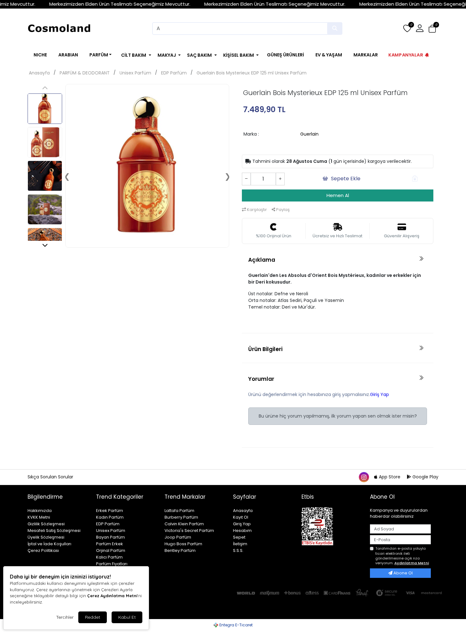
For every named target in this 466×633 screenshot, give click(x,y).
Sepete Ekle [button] (345, 178)
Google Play (424, 477)
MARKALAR (365, 55)
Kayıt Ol (240, 517)
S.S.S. (238, 550)
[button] (432, 28)
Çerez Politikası (43, 550)
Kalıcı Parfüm (109, 557)
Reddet (92, 617)
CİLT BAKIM (133, 55)
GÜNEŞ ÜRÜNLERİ (285, 55)
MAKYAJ (167, 55)
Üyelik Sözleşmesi (46, 537)
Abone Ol (402, 573)
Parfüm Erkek (109, 544)
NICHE (40, 55)
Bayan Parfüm (110, 537)
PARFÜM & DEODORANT (85, 73)
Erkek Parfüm (109, 511)
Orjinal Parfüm (110, 550)
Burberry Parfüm (181, 517)
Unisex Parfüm (135, 73)
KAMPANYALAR (405, 54)
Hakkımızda (40, 511)
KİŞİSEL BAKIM (238, 55)
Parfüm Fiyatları (111, 564)
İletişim (240, 544)
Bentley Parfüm (180, 550)
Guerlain (309, 134)
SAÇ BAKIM (199, 55)
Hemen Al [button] (338, 195)
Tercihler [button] (65, 617)
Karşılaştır (256, 210)
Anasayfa (39, 73)
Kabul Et (127, 617)
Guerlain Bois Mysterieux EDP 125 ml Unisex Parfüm (252, 73)
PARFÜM (98, 55)
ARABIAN (68, 55)
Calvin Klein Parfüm (184, 524)
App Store (390, 477)
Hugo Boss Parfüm (183, 544)
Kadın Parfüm (110, 517)
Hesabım (242, 531)
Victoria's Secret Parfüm (189, 531)
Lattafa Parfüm (179, 511)
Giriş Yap (379, 394)
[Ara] (334, 28)
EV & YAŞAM (328, 55)
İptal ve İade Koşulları (49, 544)
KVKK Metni (39, 517)
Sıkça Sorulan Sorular (50, 477)
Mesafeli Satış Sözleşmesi (54, 531)
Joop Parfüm (178, 537)
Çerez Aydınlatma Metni (112, 595)
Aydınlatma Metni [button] (411, 563)
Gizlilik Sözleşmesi (46, 524)
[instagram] (363, 477)
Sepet (239, 537)
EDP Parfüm (174, 73)
